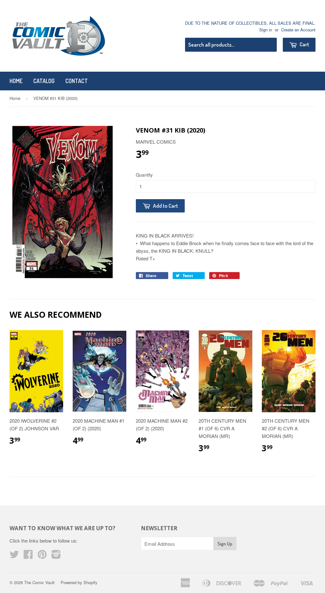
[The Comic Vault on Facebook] (28, 556)
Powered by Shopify (79, 582)
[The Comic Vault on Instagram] (56, 556)
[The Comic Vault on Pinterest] (42, 556)
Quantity (144, 175)
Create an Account (298, 30)
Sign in (265, 30)
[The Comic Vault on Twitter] (14, 556)
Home (16, 80)
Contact (76, 80)
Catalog (44, 80)
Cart (304, 44)
